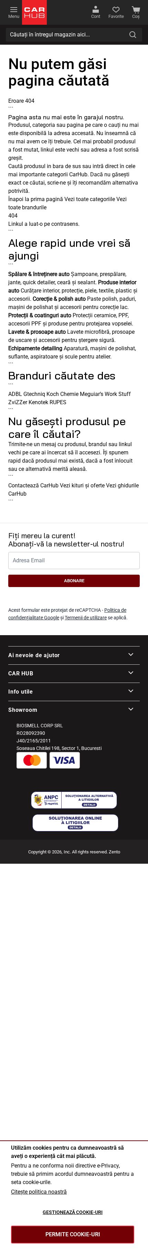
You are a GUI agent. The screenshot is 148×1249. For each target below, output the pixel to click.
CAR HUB (20, 673)
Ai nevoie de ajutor (34, 655)
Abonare (74, 580)
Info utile (20, 691)
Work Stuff (118, 394)
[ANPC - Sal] (74, 800)
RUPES (58, 402)
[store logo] (34, 12)
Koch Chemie (62, 394)
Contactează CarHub (33, 485)
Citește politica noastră (39, 1192)
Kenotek (38, 402)
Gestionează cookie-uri (73, 1212)
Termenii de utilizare (86, 617)
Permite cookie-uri (72, 1234)
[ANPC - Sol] (75, 822)
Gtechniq (34, 394)
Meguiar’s (91, 394)
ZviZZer (17, 402)
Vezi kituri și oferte (82, 485)
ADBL (15, 394)
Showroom (22, 710)
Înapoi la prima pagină (35, 199)
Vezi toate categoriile (89, 199)
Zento (114, 851)
